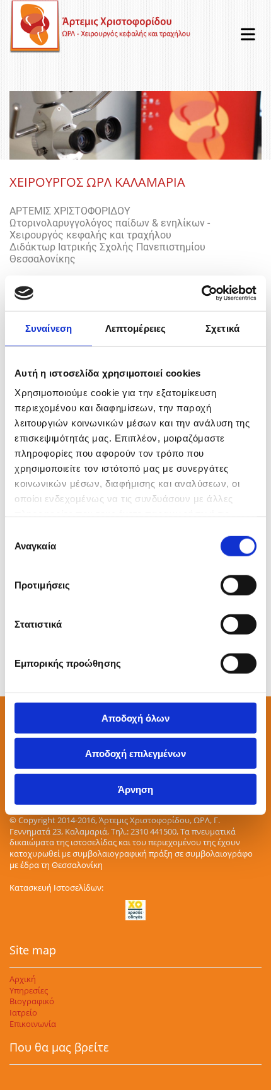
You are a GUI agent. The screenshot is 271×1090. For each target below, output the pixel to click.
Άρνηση (135, 788)
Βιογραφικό (31, 1001)
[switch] (239, 585)
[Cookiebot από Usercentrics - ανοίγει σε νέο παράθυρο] (201, 293)
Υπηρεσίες (28, 990)
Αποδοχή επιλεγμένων (135, 753)
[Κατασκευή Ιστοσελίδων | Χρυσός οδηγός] (135, 910)
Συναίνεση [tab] (48, 327)
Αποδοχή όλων (135, 717)
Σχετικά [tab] (222, 327)
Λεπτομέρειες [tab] (135, 327)
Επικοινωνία (32, 1023)
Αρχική (22, 979)
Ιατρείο (23, 1012)
